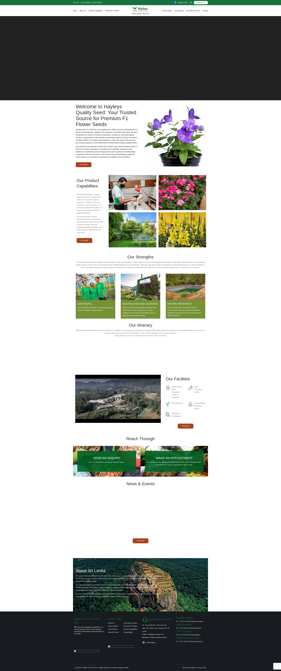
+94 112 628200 (85, 2)
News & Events (113, 632)
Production (127, 626)
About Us (111, 623)
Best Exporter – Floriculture (96, 512)
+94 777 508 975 (184, 641)
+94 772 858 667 (184, 628)
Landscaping (182, 3)
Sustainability (128, 632)
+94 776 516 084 (184, 621)
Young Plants (112, 629)
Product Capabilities (130, 629)
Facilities (134, 626)
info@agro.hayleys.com (156, 634)
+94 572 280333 (97, 2)
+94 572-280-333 (161, 625)
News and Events (84, 515)
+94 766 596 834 (184, 635)
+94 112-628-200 (150, 625)
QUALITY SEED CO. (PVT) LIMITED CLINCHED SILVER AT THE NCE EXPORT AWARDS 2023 (184, 511)
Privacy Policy (201, 667)
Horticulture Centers (130, 623)
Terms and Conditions (189, 667)
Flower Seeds (113, 626)
